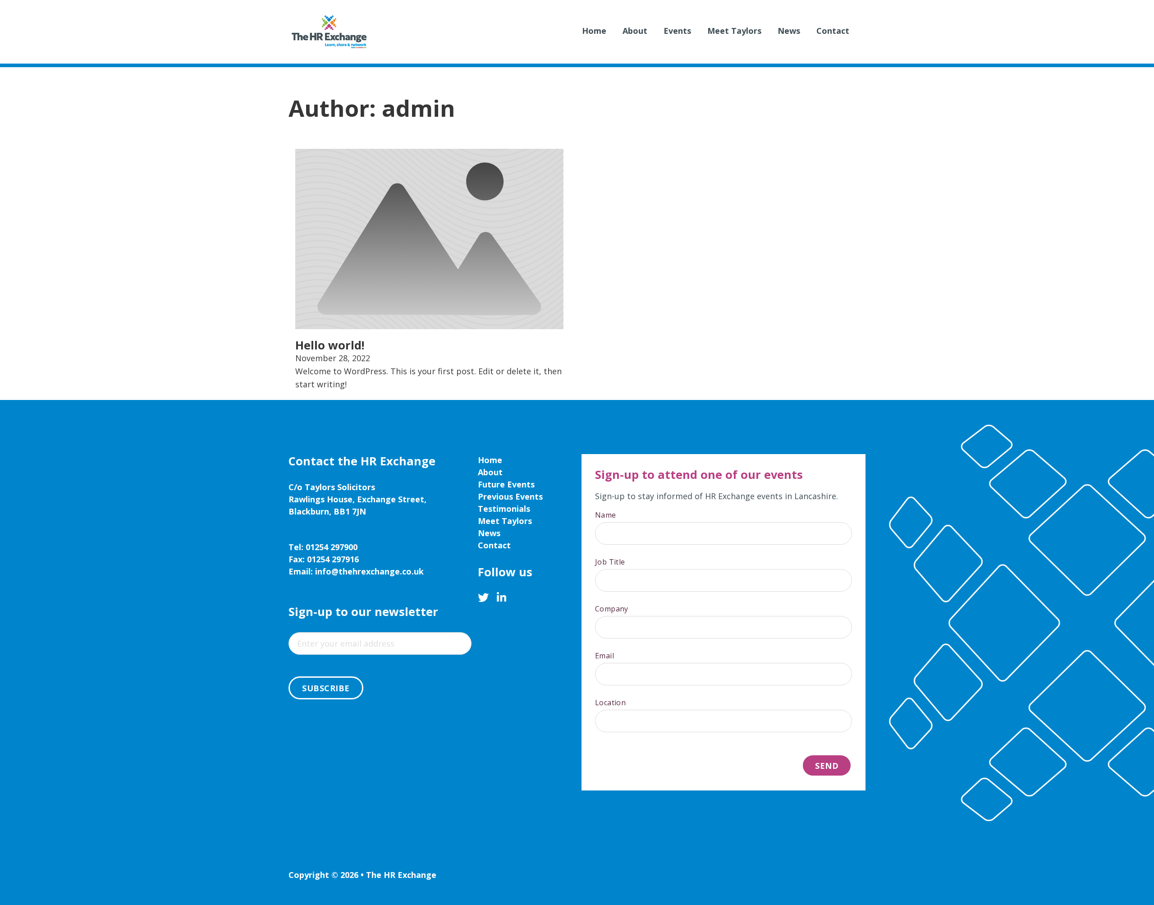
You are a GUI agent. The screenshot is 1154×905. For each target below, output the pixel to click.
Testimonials (504, 508)
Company (611, 608)
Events (677, 30)
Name (605, 515)
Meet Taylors (734, 30)
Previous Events (510, 496)
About (635, 30)
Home (594, 30)
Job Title (610, 561)
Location (610, 702)
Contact (832, 30)
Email (604, 655)
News (789, 30)
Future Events (506, 484)
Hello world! (329, 345)
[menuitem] (594, 32)
